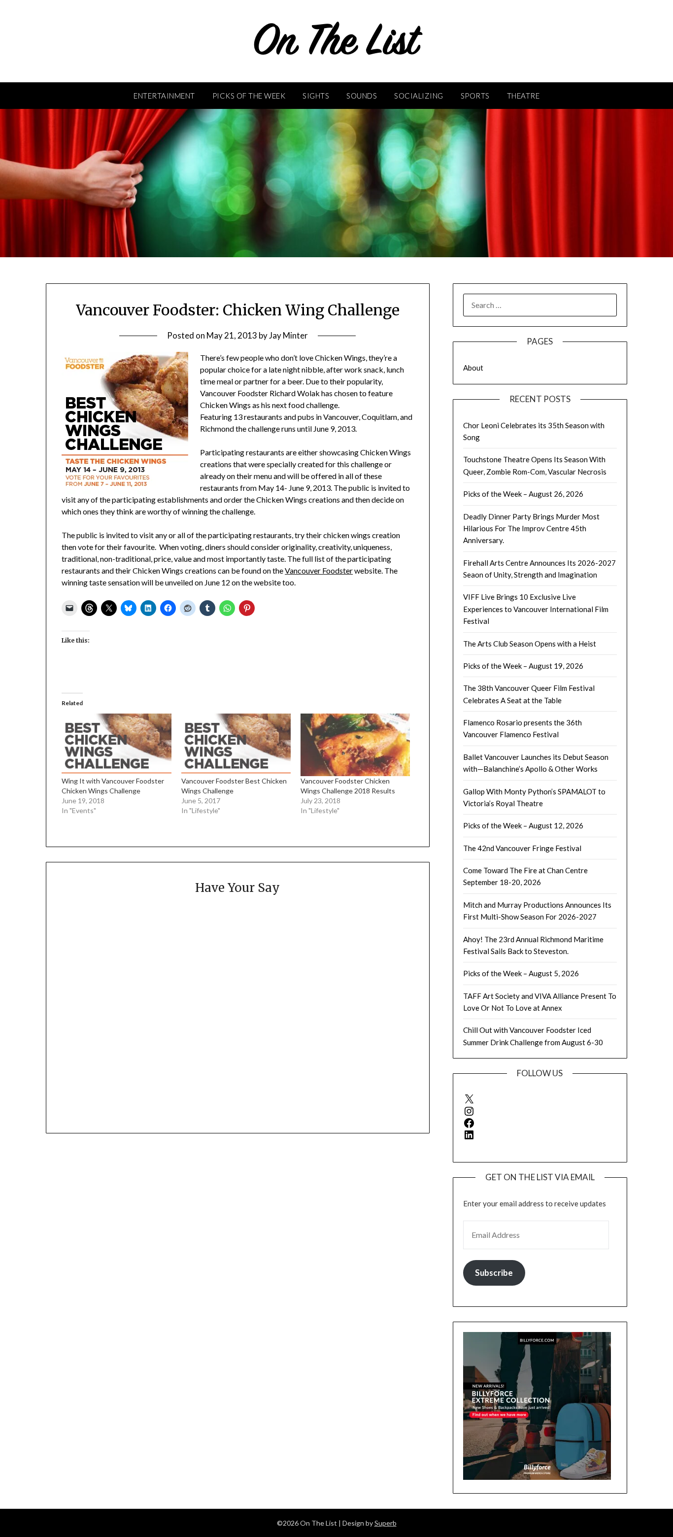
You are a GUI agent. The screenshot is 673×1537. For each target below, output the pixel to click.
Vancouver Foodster (319, 570)
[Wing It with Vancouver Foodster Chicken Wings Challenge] (116, 745)
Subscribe (494, 1272)
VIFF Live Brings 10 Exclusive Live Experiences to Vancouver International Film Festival (535, 608)
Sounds (361, 95)
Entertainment (164, 95)
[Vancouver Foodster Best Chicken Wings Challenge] (236, 745)
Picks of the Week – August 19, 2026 (523, 665)
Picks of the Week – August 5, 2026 (521, 973)
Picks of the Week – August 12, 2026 (523, 825)
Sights (316, 95)
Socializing (418, 95)
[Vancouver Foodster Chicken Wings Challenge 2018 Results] (355, 745)
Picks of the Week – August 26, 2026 (523, 493)
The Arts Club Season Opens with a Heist (529, 643)
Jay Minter (288, 335)
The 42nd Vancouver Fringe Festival (522, 848)
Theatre (523, 95)
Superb (385, 1523)
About (473, 367)
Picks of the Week (249, 95)
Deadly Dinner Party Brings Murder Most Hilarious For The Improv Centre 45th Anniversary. (531, 528)
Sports (475, 95)
